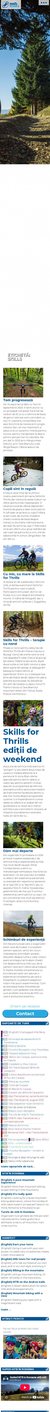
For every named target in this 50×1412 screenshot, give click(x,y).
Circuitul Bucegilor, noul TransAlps (28, 1049)
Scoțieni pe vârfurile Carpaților (26, 1092)
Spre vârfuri (42, 1139)
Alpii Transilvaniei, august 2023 (26, 1100)
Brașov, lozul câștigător (21, 1111)
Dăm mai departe (18, 851)
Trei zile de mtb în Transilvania (25, 1114)
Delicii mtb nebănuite (21, 1161)
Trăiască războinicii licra (22, 1053)
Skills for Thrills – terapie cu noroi (24, 642)
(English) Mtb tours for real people (23, 1259)
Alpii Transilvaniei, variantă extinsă (28, 1096)
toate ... (6, 1309)
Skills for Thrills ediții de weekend (22, 745)
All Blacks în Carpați (19, 1089)
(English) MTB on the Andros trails (23, 1281)
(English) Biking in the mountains (22, 1270)
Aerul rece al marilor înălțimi (24, 1129)
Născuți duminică (18, 1125)
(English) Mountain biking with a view (21, 1294)
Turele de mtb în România (17, 1212)
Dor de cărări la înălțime (22, 1107)
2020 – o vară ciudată (20, 1143)
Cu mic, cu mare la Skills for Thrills (23, 576)
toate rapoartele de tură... (18, 1166)
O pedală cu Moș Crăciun (23, 1064)
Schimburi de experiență (24, 940)
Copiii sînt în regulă (19, 489)
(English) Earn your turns (17, 1244)
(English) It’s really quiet (16, 1194)
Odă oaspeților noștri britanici (25, 1103)
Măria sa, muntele (19, 1081)
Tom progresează (18, 400)
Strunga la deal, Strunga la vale (26, 1157)
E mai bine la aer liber (21, 1147)
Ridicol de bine (17, 1046)
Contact (25, 1013)
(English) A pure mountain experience (18, 1181)
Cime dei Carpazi (18, 1085)
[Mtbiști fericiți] (25, 1358)
